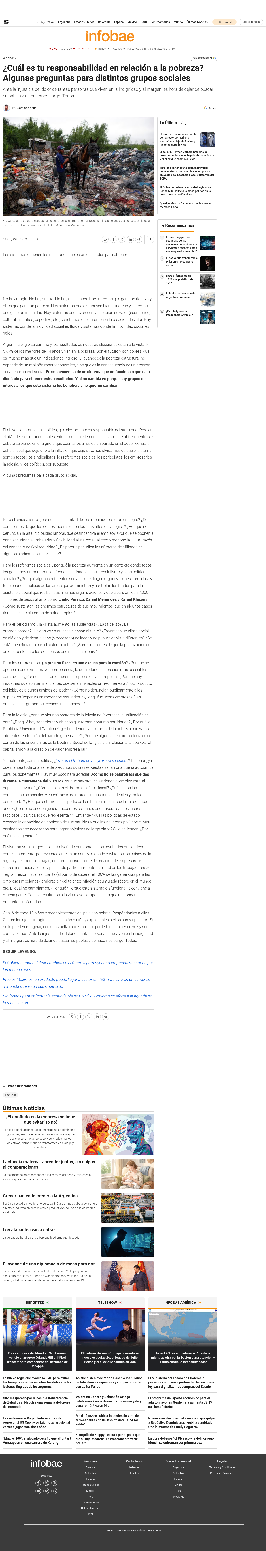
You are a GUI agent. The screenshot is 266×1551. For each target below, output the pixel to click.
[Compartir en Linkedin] (130, 239)
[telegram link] (46, 1491)
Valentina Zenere (157, 48)
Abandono (119, 48)
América (90, 1467)
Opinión (8, 57)
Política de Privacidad (222, 1473)
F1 (109, 48)
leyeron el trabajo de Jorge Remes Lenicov (92, 760)
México (132, 22)
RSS (90, 1514)
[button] (6, 22)
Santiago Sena (27, 108)
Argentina (64, 22)
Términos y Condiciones (222, 1467)
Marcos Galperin (136, 48)
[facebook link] (38, 1483)
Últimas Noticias (197, 22)
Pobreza (10, 1095)
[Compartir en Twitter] (121, 239)
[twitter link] (46, 1483)
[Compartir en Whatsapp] (105, 239)
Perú (144, 22)
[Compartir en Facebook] (113, 239)
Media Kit (178, 1496)
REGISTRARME (224, 21)
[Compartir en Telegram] (138, 239)
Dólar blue (74, 48)
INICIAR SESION (251, 21)
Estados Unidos (84, 22)
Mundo (178, 22)
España (119, 22)
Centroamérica (160, 22)
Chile (172, 48)
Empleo (134, 1473)
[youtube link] (38, 1491)
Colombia (104, 22)
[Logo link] (110, 35)
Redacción (134, 1467)
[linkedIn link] (54, 1491)
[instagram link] (54, 1483)
